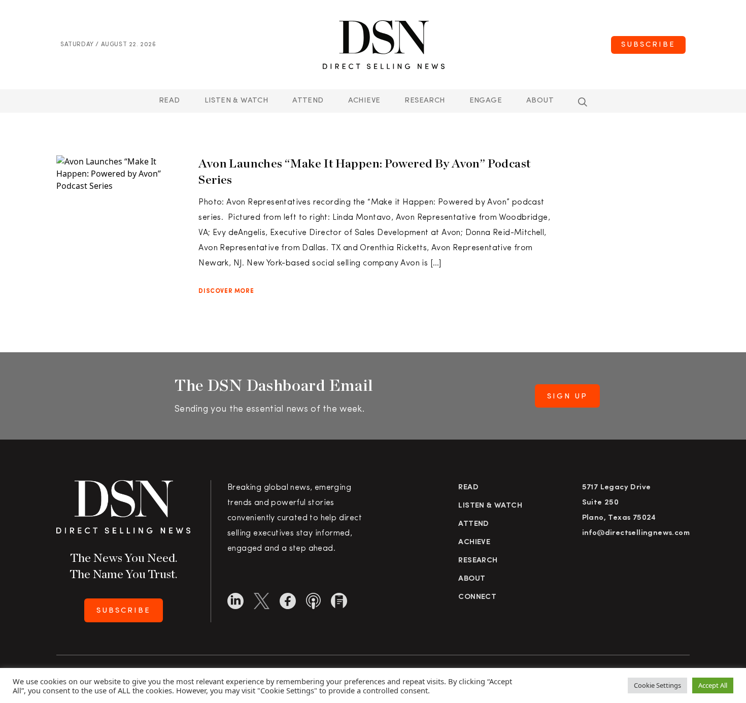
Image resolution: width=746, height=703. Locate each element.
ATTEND (307, 101)
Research (424, 101)
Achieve (364, 101)
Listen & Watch (236, 101)
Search (582, 102)
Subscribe (648, 45)
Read (169, 101)
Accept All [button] (712, 685)
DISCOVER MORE (226, 291)
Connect (477, 597)
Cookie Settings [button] (657, 685)
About (540, 101)
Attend (473, 524)
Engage (485, 101)
